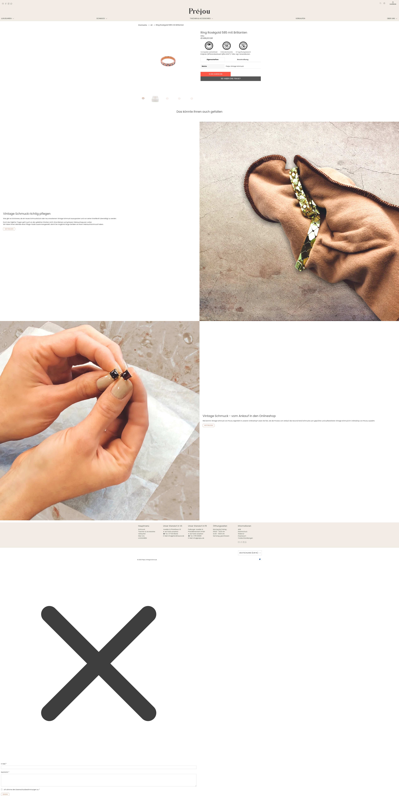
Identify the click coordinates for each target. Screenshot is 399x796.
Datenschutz (242, 532)
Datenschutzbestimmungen (26, 790)
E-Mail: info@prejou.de (196, 538)
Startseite (142, 25)
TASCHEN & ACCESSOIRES (200, 18)
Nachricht (5, 772)
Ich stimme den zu (22, 790)
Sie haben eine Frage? (231, 78)
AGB (239, 529)
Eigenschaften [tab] (213, 59)
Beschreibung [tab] (242, 59)
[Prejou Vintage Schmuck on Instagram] (9, 4)
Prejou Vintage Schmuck (149, 560)
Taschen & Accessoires (146, 532)
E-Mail (4, 764)
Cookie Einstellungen (245, 538)
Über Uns (141, 536)
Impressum (242, 536)
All (151, 25)
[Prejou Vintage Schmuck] (199, 11)
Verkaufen (300, 18)
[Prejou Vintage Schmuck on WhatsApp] (11, 4)
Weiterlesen (9, 229)
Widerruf (241, 534)
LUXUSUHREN (6, 18)
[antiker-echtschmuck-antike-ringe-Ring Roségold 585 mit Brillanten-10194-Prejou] (168, 61)
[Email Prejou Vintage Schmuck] (3, 4)
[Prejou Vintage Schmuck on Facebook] (6, 4)
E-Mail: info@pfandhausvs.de (173, 536)
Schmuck (101, 18)
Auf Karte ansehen (171, 532)
